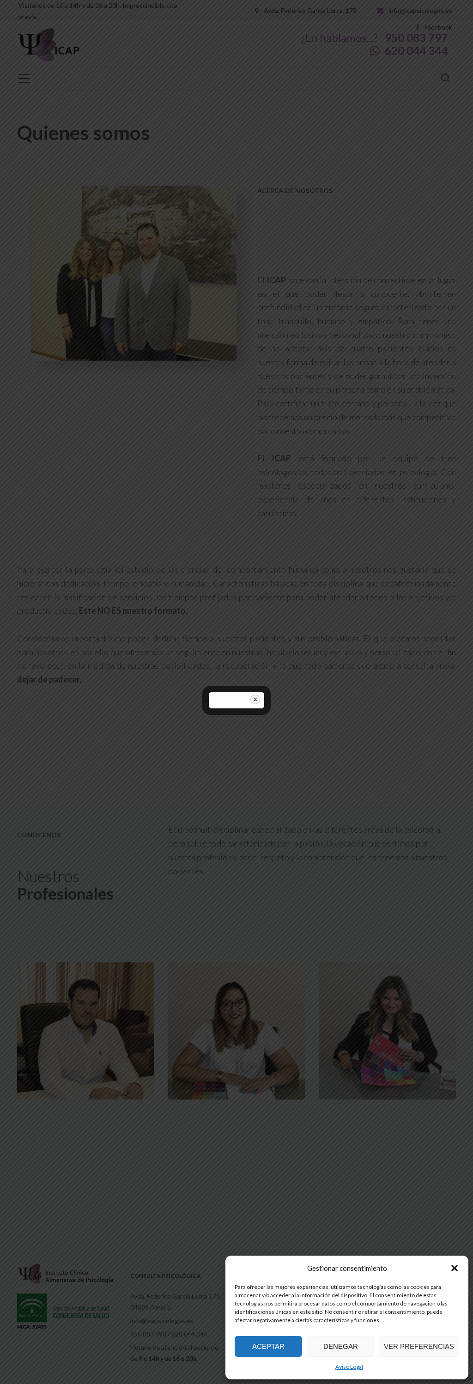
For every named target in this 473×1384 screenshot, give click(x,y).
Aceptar (268, 1346)
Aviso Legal (349, 1366)
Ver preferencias (419, 1346)
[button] (454, 1268)
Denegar (340, 1346)
